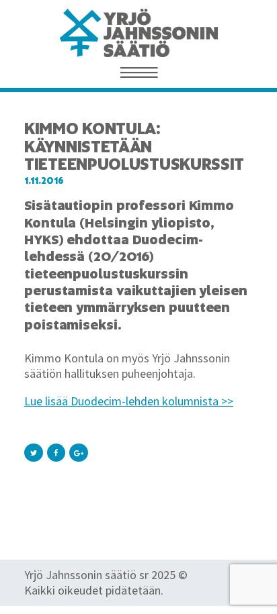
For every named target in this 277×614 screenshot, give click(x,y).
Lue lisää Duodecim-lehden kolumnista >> (128, 401)
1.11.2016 (44, 181)
